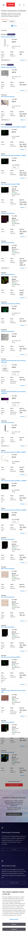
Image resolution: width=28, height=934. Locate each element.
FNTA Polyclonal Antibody (7, 422)
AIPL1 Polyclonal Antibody (7, 96)
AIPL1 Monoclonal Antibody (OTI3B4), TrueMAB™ (13, 127)
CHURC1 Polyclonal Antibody (8, 67)
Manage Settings (14, 919)
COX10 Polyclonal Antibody (8, 37)
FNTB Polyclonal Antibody (7, 213)
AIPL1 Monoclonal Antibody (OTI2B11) (10, 657)
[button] (14, 26)
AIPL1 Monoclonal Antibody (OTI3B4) (10, 184)
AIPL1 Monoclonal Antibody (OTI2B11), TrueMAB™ (14, 480)
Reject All (14, 924)
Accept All (14, 929)
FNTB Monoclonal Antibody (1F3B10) (10, 303)
